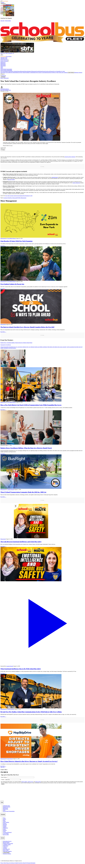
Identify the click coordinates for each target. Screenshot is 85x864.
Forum (43, 71)
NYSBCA (19, 197)
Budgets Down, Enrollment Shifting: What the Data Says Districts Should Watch (26, 448)
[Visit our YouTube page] (4, 772)
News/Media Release (11, 238)
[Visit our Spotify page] (7, 772)
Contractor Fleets (6, 197)
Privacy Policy (56, 72)
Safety (1, 66)
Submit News (35, 72)
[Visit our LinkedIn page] (2, 772)
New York (12, 197)
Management (3, 64)
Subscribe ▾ (3, 3)
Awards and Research (49, 71)
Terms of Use (9, 862)
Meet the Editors (12, 72)
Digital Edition (8, 20)
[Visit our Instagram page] (6, 772)
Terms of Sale (14, 862)
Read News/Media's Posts (5, 90)
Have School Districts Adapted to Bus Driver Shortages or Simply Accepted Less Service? (29, 761)
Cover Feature (5, 1)
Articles (11, 1)
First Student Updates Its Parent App (12, 284)
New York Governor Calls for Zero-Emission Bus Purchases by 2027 (18, 195)
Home (1, 78)
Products (18, 71)
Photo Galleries (14, 71)
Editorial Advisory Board (20, 72)
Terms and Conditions (63, 72)
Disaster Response (4, 59)
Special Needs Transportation (6, 69)
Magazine (22, 71)
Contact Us (40, 72)
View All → (2, 767)
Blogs (7, 71)
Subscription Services (4, 72)
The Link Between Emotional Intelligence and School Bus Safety (21, 541)
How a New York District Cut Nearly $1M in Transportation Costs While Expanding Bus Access (30, 405)
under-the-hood (55, 177)
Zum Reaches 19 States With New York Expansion (16, 241)
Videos (9, 71)
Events (37, 71)
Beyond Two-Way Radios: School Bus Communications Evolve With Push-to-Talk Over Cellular (31, 712)
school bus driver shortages (70, 156)
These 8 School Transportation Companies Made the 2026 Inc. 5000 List (23, 492)
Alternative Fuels (3, 57)
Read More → (3, 245)
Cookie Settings (71, 72)
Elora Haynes (10, 758)
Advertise (44, 72)
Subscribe (2, 20)
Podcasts (26, 71)
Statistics (29, 71)
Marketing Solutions (78, 72)
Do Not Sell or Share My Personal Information (26, 862)
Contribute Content (29, 72)
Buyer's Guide (62, 71)
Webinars (40, 71)
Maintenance (3, 62)
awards (15, 197)
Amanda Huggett (10, 489)
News (9, 1)
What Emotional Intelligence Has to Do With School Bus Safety (20, 669)
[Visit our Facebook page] (1, 772)
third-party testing (11, 179)
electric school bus (76, 182)
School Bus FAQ (49, 72)
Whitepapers (33, 71)
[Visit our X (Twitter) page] (3, 772)
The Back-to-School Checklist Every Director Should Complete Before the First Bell (27, 327)
